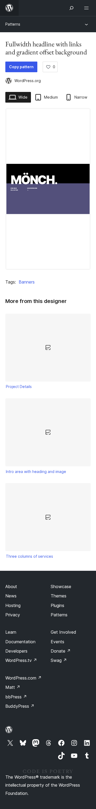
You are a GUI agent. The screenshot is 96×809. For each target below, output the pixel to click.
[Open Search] (71, 8)
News (11, 595)
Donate (61, 651)
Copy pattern (21, 66)
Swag (59, 660)
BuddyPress (19, 706)
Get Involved (63, 632)
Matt (12, 687)
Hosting (13, 605)
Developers (16, 651)
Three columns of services (29, 556)
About (11, 586)
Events (57, 641)
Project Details (19, 386)
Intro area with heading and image (36, 471)
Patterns (12, 24)
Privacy (12, 614)
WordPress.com (23, 678)
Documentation (20, 641)
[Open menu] (87, 8)
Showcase (61, 586)
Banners (27, 282)
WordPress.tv (21, 660)
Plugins (57, 605)
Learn (10, 632)
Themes (58, 595)
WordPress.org (27, 80)
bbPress (16, 696)
